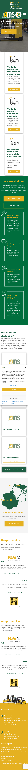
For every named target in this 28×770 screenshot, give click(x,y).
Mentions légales (7, 760)
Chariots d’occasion (7, 756)
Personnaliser (14, 398)
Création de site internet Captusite (15, 763)
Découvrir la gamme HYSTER (15, 674)
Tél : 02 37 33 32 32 (10, 724)
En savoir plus (9, 31)
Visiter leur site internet (12, 573)
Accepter (14, 389)
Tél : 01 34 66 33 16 (10, 738)
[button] (25, 367)
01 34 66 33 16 (17, 8)
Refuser (14, 394)
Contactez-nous (10, 38)
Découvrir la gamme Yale (12, 655)
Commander (14, 89)
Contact (3, 758)
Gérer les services (14, 385)
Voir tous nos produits (14, 470)
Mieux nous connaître (13, 199)
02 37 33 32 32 (17, 4)
